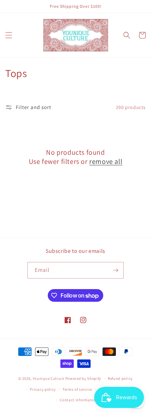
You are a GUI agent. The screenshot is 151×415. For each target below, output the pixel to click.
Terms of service (77, 389)
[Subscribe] (115, 270)
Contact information (79, 399)
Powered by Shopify (83, 378)
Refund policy (120, 378)
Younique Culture (48, 378)
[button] (9, 35)
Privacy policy (43, 389)
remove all (105, 161)
